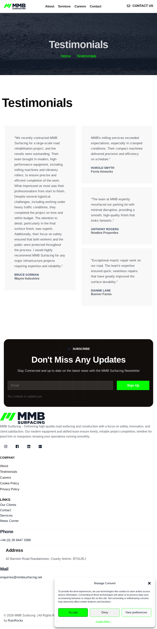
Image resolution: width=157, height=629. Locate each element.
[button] (149, 583)
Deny (104, 612)
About (49, 6)
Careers (80, 6)
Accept (73, 612)
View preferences (136, 612)
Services (64, 6)
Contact (95, 6)
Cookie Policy (103, 621)
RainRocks (15, 620)
